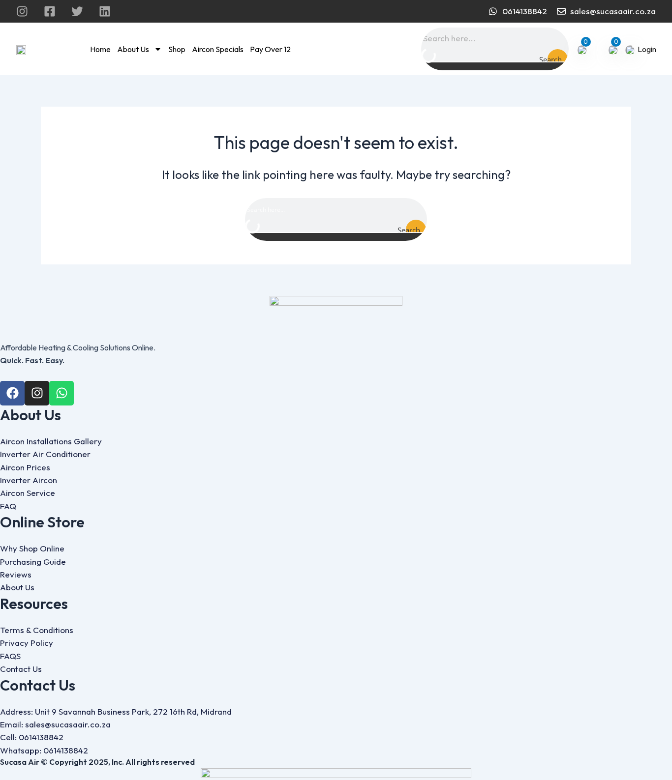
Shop (176, 49)
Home (100, 49)
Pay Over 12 (270, 49)
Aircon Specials (218, 49)
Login (647, 49)
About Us (133, 49)
